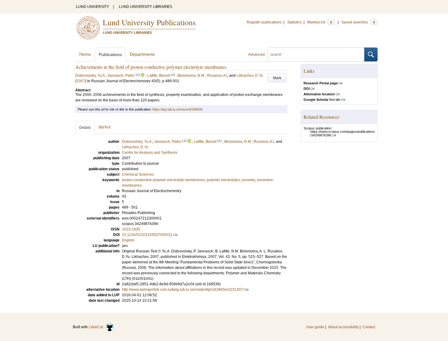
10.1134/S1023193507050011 (147, 235)
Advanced (256, 54)
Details (85, 127)
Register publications (264, 22)
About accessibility (343, 327)
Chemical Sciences (138, 174)
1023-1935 (131, 229)
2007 (80, 81)
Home (85, 54)
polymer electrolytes (223, 180)
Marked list (319, 22)
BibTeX (105, 127)
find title (322, 99)
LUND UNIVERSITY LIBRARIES (145, 7)
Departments (142, 54)
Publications (110, 54)
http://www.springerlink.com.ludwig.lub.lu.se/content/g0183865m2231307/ (183, 289)
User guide (315, 327)
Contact (368, 327)
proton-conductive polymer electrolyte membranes (163, 180)
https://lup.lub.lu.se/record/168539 (177, 109)
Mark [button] (277, 78)
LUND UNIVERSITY (92, 7)
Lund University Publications (149, 22)
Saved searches (358, 22)
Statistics (294, 22)
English (128, 240)
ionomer (248, 180)
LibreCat (97, 327)
